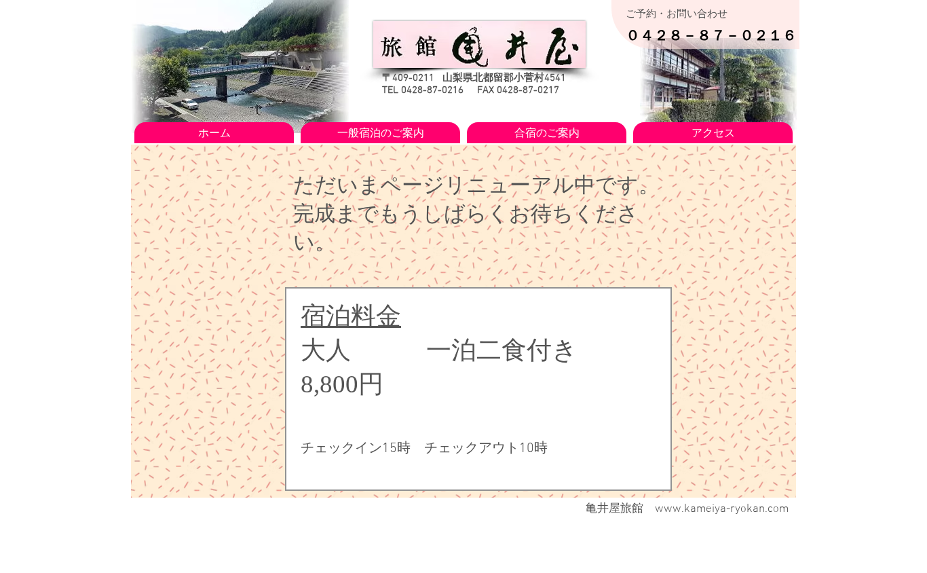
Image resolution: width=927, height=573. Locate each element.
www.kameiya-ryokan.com (722, 509)
